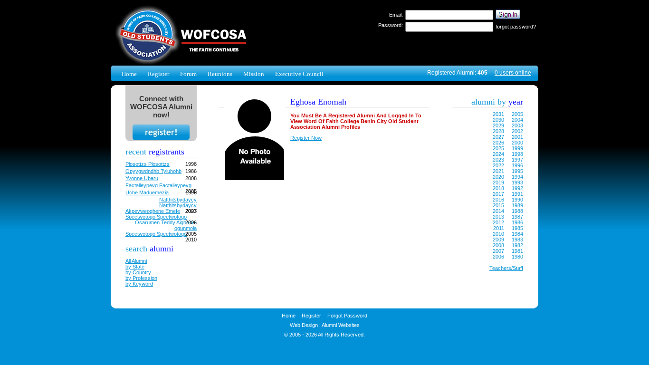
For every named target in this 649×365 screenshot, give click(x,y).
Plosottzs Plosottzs (147, 164)
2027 (498, 137)
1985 (517, 228)
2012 (498, 222)
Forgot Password (347, 315)
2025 (498, 148)
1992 (517, 188)
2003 (517, 125)
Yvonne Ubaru (141, 178)
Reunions (220, 73)
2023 (498, 160)
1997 (517, 160)
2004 (517, 120)
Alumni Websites (341, 325)
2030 (498, 120)
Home (129, 73)
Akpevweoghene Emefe (152, 211)
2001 (517, 137)
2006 (498, 256)
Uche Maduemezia (147, 192)
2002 (517, 131)
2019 (498, 182)
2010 (498, 234)
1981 (517, 251)
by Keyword (139, 284)
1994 (517, 177)
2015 (498, 205)
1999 (517, 148)
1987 (517, 217)
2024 (498, 154)
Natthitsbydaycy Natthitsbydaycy (178, 202)
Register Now (306, 138)
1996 (517, 165)
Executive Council (299, 73)
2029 (498, 125)
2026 (498, 142)
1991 (517, 194)
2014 (498, 211)
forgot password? (516, 26)
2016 (498, 199)
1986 (517, 222)
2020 (498, 177)
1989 (517, 205)
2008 (498, 245)
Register (158, 73)
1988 (517, 211)
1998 (517, 154)
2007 (498, 251)
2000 (517, 142)
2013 (498, 217)
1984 (517, 234)
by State (134, 266)
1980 (517, 256)
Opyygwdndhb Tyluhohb (153, 171)
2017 (498, 194)
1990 (517, 199)
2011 (498, 228)
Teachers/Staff (506, 268)
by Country (138, 272)
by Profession (141, 278)
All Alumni (136, 261)
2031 (498, 114)
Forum (188, 73)
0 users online (513, 72)
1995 (517, 171)
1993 (517, 182)
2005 (517, 114)
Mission (253, 73)
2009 (498, 239)
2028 (498, 131)
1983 (517, 239)
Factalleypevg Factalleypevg (158, 185)
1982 (517, 245)
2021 (498, 171)
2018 (498, 188)
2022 (498, 165)
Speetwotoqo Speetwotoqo (156, 217)
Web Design (304, 325)
